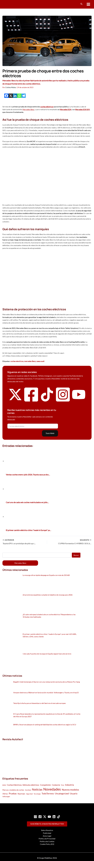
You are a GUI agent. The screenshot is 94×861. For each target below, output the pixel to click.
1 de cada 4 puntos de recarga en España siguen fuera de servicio (47, 654)
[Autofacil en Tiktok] (47, 401)
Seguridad (29, 794)
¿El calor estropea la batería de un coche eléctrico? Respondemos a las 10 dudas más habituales (49, 615)
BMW (4, 785)
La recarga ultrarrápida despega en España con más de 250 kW (46, 575)
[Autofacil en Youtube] (79, 400)
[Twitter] (44, 816)
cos (52, 107)
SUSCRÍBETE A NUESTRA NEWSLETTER (47, 824)
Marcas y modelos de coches (13, 790)
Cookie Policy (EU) (47, 844)
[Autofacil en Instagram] (63, 402)
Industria (69, 784)
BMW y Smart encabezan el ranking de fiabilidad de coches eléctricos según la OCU (44, 725)
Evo (62, 785)
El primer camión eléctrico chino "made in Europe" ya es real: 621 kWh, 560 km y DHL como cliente (49, 635)
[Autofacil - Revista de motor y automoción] (11, 4)
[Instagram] (35, 816)
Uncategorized (62, 793)
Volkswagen (6, 796)
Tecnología (37, 794)
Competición (45, 785)
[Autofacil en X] (15, 401)
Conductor (56, 785)
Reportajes (21, 794)
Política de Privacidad (47, 839)
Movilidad (28, 790)
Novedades (52, 789)
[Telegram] (23, 96)
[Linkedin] (15, 96)
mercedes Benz (30, 361)
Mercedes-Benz (28, 109)
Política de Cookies (47, 841)
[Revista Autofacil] (20, 756)
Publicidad (47, 833)
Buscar (76, 555)
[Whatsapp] (19, 96)
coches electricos (17, 361)
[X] (11, 96)
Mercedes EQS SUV (82, 109)
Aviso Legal (47, 836)
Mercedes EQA (65, 109)
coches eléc (44, 107)
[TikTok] (58, 816)
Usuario (73, 793)
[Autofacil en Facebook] (31, 402)
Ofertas (5, 794)
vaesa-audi (40, 361)
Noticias (37, 789)
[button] (81, 4)
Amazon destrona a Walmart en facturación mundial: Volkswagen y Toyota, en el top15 (46, 692)
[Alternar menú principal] (88, 4)
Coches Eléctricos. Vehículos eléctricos (23, 785)
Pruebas (13, 793)
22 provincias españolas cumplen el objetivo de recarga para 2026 (47, 595)
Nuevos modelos (70, 789)
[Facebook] (6, 96)
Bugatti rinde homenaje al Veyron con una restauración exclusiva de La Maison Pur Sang (46, 682)
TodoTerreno (48, 793)
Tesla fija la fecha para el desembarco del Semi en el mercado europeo (39, 703)
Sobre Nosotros (47, 830)
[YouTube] (49, 816)
